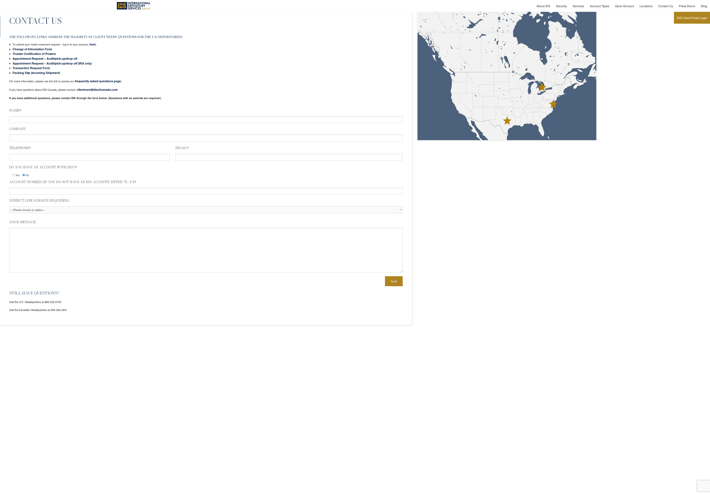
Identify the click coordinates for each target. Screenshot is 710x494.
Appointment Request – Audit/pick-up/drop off (45, 58)
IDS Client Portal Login (692, 18)
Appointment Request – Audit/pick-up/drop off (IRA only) (52, 63)
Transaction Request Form (31, 68)
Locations (646, 6)
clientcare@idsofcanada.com (97, 89)
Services (578, 6)
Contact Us (665, 6)
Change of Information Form (32, 49)
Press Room (687, 6)
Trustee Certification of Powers (34, 54)
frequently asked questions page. (98, 81)
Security (561, 6)
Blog (704, 6)
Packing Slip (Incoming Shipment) (36, 73)
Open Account (624, 6)
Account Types (599, 6)
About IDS (543, 6)
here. (93, 44)
